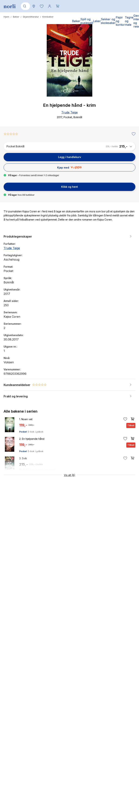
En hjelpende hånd (31, 438)
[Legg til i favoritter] (132, 134)
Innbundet (50, 469)
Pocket (23, 431)
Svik (23, 458)
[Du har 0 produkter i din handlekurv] (58, 6)
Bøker (16, 16)
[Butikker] (34, 6)
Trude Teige (69, 112)
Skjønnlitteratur (31, 16)
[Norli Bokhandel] (10, 6)
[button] (42, 6)
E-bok (31, 431)
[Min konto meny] (50, 6)
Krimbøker (47, 16)
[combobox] (25, 6)
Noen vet (25, 419)
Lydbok (39, 431)
